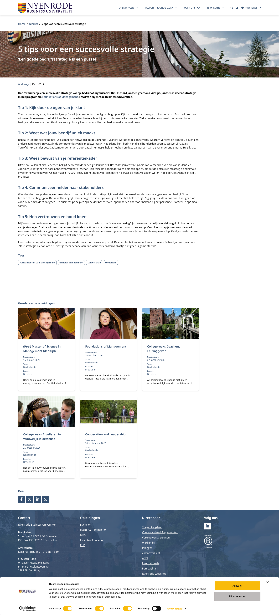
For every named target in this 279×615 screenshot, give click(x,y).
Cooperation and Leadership (105, 434)
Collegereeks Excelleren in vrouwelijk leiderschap (42, 436)
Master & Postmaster (93, 530)
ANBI (145, 558)
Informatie (213, 7)
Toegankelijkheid (152, 527)
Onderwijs (24, 84)
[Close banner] (267, 582)
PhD (82, 545)
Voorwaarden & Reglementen (160, 532)
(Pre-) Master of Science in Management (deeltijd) (42, 348)
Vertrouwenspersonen (156, 537)
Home (22, 24)
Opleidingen (126, 7)
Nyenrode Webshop (154, 573)
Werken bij (148, 542)
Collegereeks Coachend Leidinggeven (164, 348)
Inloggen (147, 548)
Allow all (237, 585)
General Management (71, 262)
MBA (83, 535)
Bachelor (85, 524)
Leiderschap (94, 262)
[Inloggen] (237, 7)
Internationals (150, 563)
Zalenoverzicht (151, 553)
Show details (174, 608)
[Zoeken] (231, 7)
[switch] (99, 608)
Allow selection (237, 596)
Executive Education (92, 540)
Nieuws (33, 24)
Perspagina (149, 568)
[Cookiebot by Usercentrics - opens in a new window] (27, 608)
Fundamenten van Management (37, 262)
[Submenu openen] (137, 7)
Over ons (190, 7)
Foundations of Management (60, 97)
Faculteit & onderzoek (159, 7)
